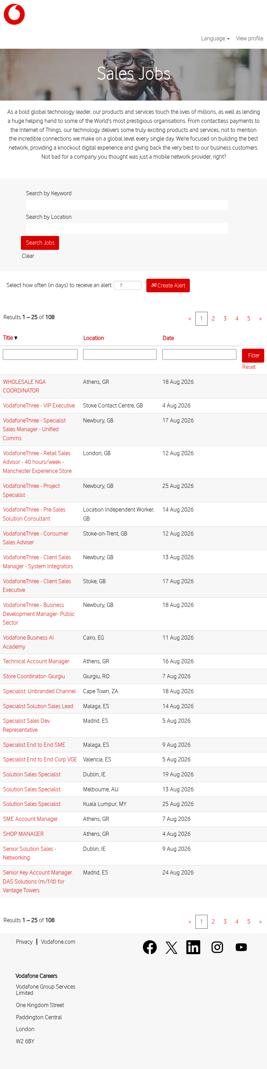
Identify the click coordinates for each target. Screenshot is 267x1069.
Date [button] (168, 337)
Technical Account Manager (36, 661)
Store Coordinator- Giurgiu (34, 676)
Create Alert (170, 285)
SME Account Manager (30, 818)
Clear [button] (28, 255)
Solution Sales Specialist (31, 774)
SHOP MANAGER (23, 833)
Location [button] (93, 337)
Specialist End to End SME (34, 744)
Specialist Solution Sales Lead (38, 706)
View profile (249, 38)
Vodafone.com (58, 941)
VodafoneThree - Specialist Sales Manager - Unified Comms (34, 429)
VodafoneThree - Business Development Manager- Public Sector (39, 613)
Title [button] (8, 337)
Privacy (24, 941)
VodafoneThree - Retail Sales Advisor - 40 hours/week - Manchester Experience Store (37, 462)
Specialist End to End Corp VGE (40, 759)
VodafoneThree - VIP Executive (39, 405)
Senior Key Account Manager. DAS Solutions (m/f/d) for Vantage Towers (38, 881)
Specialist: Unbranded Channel (39, 691)
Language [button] (213, 38)
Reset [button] (249, 366)
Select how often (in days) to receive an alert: (59, 285)
